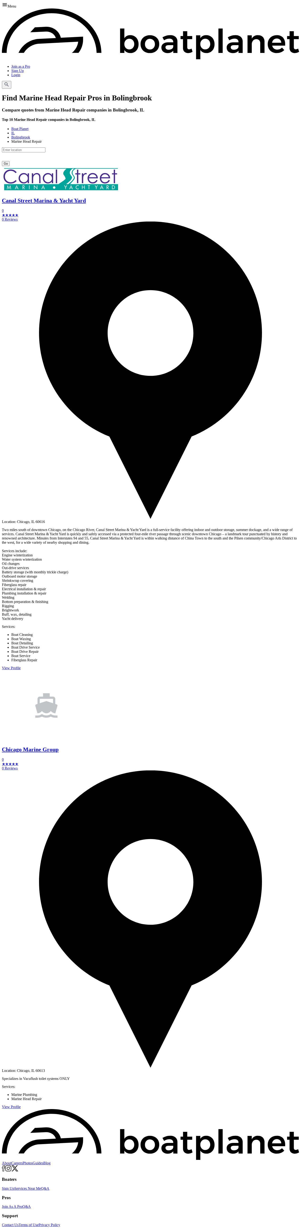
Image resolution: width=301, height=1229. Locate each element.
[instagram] (8, 1170)
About (6, 1163)
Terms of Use (29, 1225)
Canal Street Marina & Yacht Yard (44, 201)
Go (6, 163)
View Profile (11, 668)
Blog (47, 1163)
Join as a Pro (20, 66)
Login (15, 75)
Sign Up (17, 71)
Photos (28, 1163)
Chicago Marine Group (30, 749)
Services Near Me (27, 1188)
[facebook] (3, 1170)
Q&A (45, 1188)
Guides (38, 1163)
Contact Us (10, 1225)
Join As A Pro (12, 1207)
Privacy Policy (49, 1225)
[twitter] (15, 1170)
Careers (17, 1163)
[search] (6, 85)
